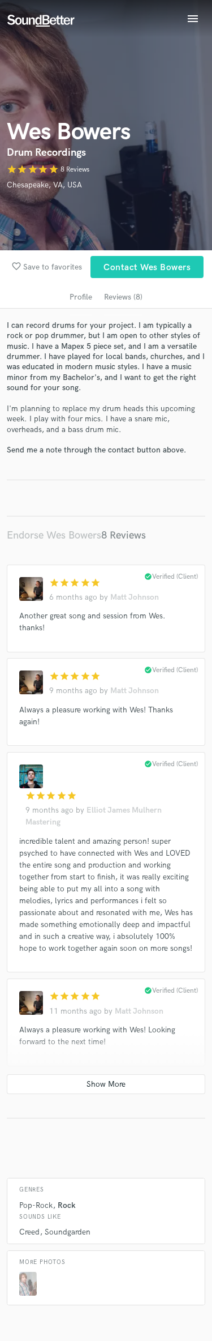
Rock (67, 1205)
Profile (81, 297)
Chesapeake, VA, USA (44, 185)
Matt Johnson (134, 597)
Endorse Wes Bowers (54, 535)
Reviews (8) (123, 297)
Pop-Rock (36, 1205)
